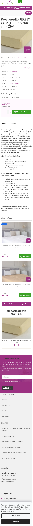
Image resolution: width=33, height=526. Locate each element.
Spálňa (4, 400)
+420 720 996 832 (7, 481)
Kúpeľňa (4, 411)
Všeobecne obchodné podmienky (13, 442)
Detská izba (6, 405)
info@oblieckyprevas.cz (8, 479)
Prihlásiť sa (7, 388)
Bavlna (12, 83)
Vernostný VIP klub (8, 436)
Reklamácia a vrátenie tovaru (11, 447)
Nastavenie (16, 516)
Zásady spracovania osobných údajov (14, 453)
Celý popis (27, 68)
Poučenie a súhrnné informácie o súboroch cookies (16, 429)
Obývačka (5, 416)
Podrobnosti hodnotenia (25, 58)
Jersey (17, 83)
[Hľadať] (20, 13)
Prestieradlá (13, 71)
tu (13, 511)
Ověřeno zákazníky (8, 458)
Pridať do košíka (23, 112)
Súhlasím (15, 521)
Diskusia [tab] (13, 123)
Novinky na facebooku (11, 499)
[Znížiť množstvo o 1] (8, 113)
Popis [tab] (4, 123)
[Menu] (28, 13)
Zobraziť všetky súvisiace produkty (16, 304)
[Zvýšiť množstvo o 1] (8, 111)
